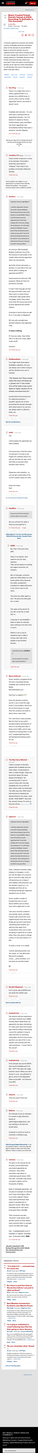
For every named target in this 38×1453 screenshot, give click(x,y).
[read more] (21, 1279)
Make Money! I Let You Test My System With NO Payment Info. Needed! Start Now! (19, 536)
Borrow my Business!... (13, 422)
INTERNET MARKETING (11, 28)
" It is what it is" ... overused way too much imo (20, 1267)
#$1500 (6, 74)
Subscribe (21, 31)
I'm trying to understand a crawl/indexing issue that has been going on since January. (19, 1326)
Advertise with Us (29, 9)
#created (22, 74)
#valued (29, 77)
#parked (22, 77)
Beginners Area (24, 1292)
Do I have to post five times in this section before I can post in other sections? (20, 1287)
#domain (30, 74)
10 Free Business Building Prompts (17, 498)
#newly (15, 77)
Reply (9, 1300)
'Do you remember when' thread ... (20, 1347)
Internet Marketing (27, 1331)
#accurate (14, 74)
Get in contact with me (13, 1002)
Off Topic (22, 1271)
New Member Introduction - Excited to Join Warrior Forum (20, 1304)
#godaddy (7, 77)
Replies (9, 1282)
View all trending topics (12, 1366)
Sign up (32, 3)
